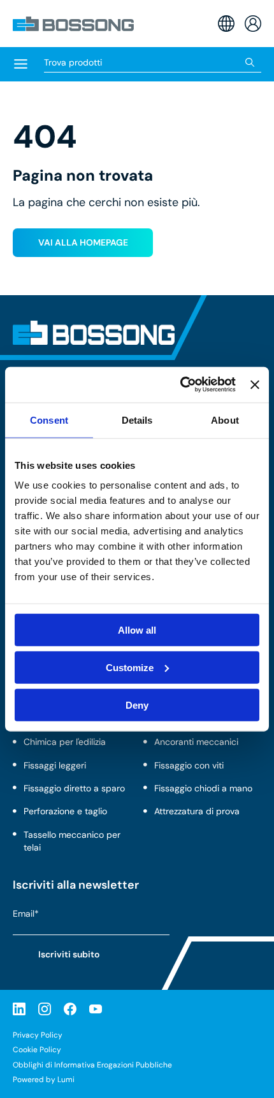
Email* (26, 914)
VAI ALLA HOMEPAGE (83, 242)
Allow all (137, 630)
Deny (137, 704)
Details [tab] (137, 419)
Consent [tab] (49, 419)
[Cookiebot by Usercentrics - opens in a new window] (180, 385)
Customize (130, 667)
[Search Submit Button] (250, 62)
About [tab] (225, 419)
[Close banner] (254, 384)
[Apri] (21, 65)
